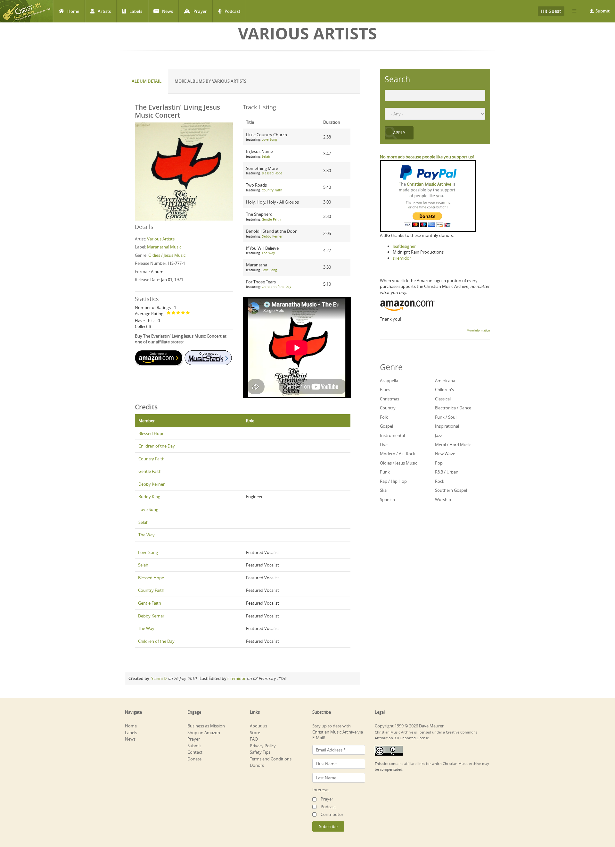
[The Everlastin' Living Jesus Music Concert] (184, 171)
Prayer (200, 11)
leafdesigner (404, 246)
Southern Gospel (451, 490)
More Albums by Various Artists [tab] (210, 81)
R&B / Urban (446, 472)
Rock (439, 481)
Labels (135, 11)
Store (255, 732)
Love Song (269, 140)
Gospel (386, 426)
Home (73, 11)
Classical (443, 399)
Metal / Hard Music (453, 445)
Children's (444, 389)
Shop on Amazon (203, 732)
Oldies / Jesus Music (166, 255)
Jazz (438, 435)
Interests (320, 789)
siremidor (236, 678)
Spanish (387, 499)
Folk (384, 417)
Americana (445, 380)
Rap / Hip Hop (393, 481)
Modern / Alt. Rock (397, 454)
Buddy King (149, 496)
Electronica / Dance (453, 408)
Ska (383, 490)
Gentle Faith (271, 219)
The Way (268, 253)
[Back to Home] (26, 11)
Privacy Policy (263, 746)
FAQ (254, 739)
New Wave (445, 454)
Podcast (232, 11)
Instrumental (392, 435)
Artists (104, 11)
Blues (385, 389)
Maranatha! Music (164, 247)
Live (384, 445)
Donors (257, 765)
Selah (266, 157)
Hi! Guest (551, 11)
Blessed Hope (272, 173)
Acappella (389, 380)
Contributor (332, 814)
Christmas (389, 399)
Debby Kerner (272, 236)
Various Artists (161, 239)
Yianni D (159, 678)
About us (258, 726)
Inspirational (447, 426)
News (167, 11)
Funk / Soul (445, 417)
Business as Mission (206, 726)
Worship (443, 499)
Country (388, 408)
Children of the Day (276, 287)
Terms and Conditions (270, 759)
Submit (602, 11)
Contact (194, 752)
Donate (194, 759)
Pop (439, 463)
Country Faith (272, 190)
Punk (385, 472)
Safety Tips (260, 752)
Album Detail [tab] (146, 81)
